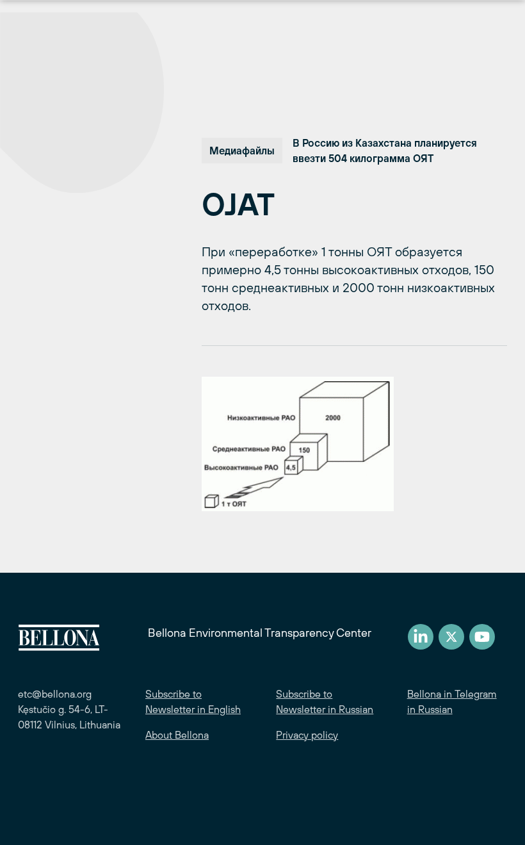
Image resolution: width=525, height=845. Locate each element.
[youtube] (482, 637)
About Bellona (177, 735)
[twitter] (451, 637)
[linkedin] (420, 637)
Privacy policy (307, 735)
